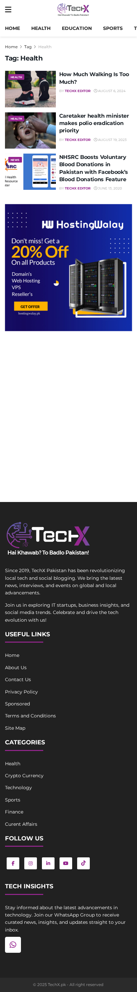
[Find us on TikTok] (83, 863)
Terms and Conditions (30, 716)
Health (41, 28)
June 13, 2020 (109, 188)
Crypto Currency (24, 776)
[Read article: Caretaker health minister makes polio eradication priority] (30, 130)
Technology (18, 788)
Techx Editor (77, 91)
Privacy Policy (21, 692)
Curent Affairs (21, 824)
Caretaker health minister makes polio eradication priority (94, 123)
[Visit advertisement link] (68, 267)
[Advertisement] (68, 409)
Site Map (15, 728)
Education (77, 28)
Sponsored (17, 704)
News (15, 160)
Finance (14, 812)
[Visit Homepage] (73, 10)
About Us (16, 668)
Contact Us (18, 679)
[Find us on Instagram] (30, 863)
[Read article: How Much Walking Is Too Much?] (30, 89)
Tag (28, 46)
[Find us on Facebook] (13, 863)
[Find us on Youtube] (66, 863)
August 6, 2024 (111, 91)
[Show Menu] (8, 10)
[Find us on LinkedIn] (48, 863)
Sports (113, 28)
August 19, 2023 (112, 140)
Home (12, 28)
